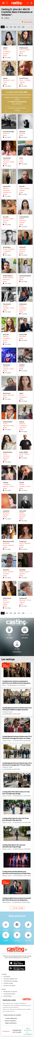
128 (23, 27)
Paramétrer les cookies (17, 1031)
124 (6, 27)
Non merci (6, 1031)
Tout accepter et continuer (28, 1031)
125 (11, 27)
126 (15, 27)
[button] (28, 3)
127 (19, 27)
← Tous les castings (17, 908)
